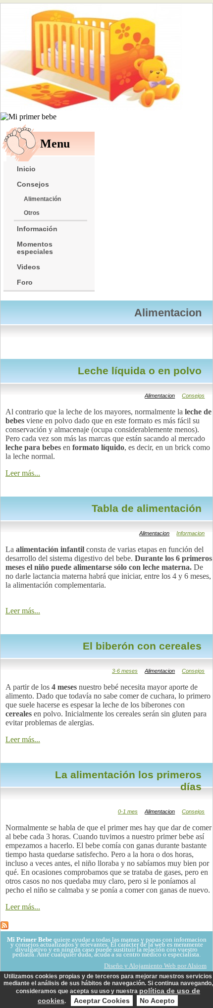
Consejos (33, 184)
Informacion (190, 533)
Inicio (26, 169)
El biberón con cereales (142, 646)
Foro (25, 282)
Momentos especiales (35, 248)
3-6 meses (125, 671)
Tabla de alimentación (147, 508)
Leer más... (22, 473)
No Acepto (157, 1001)
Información (37, 229)
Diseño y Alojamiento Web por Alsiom (155, 965)
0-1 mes (128, 811)
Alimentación (42, 199)
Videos (28, 267)
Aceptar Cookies (102, 1001)
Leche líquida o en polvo (140, 370)
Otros (32, 213)
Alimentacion (160, 396)
